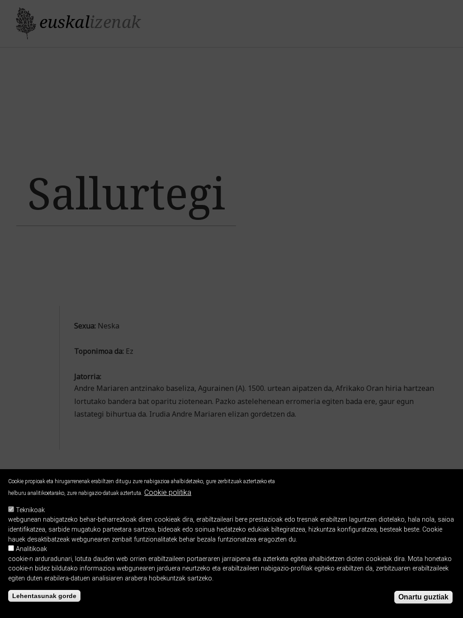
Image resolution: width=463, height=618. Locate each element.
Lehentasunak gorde (44, 595)
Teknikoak (30, 510)
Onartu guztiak (423, 597)
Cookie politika (167, 492)
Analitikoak (31, 549)
